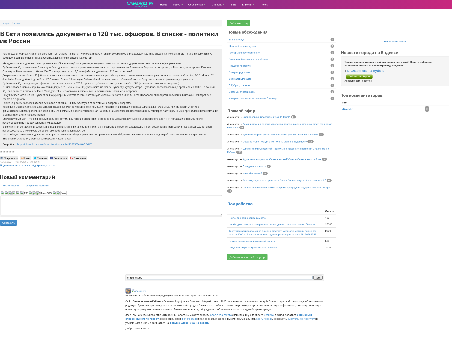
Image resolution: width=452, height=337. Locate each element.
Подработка (240, 203)
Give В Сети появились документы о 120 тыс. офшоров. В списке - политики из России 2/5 (4, 152)
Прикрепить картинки (37, 185)
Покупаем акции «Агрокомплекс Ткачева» (253, 247)
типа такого (224, 315)
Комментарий (11, 185)
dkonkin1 (348, 109)
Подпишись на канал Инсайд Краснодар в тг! (28, 165)
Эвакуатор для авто (240, 72)
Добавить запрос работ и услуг (247, 257)
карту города (264, 318)
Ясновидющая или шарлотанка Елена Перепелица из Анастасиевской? (284, 180)
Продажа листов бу (240, 65)
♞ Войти (247, 4)
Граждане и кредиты (254, 166)
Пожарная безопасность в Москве (248, 59)
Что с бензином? (252, 173)
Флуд (17, 23)
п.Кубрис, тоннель (239, 85)
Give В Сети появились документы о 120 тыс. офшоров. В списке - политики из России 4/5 (10, 152)
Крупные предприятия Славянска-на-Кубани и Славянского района (282, 159)
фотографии (189, 318)
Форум (177, 4)
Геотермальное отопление (244, 52)
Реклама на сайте (395, 41)
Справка (217, 4)
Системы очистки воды (242, 91)
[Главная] (141, 4)
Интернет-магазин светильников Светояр (252, 98)
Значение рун (237, 39)
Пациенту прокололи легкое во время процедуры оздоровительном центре (286, 187)
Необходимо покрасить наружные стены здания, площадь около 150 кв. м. (272, 224)
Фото (233, 4)
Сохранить (8, 222)
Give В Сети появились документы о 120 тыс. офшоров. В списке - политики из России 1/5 (1, 152)
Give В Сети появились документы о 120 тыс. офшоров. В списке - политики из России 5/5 (13, 152)
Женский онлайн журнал (243, 46)
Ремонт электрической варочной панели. (252, 241)
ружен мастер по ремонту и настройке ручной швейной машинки (280, 134)
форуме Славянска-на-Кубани (190, 322)
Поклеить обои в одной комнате (247, 217)
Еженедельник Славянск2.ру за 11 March (266, 116)
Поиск (264, 4)
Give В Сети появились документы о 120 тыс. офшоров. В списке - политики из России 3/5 (7, 152)
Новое (163, 4)
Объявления (196, 4)
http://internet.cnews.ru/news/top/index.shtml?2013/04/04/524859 (55, 144)
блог (213, 315)
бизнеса (269, 315)
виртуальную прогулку (301, 318)
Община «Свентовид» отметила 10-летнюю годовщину (275, 141)
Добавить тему (239, 23)
